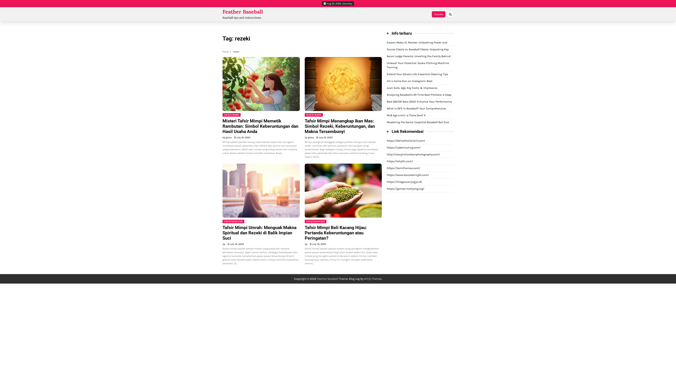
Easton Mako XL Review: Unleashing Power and (417, 42)
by (224, 244)
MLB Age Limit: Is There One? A (406, 115)
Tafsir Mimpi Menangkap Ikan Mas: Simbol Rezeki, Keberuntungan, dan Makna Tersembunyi (340, 126)
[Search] (450, 14)
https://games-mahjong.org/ (405, 188)
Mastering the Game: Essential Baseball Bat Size (418, 122)
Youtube (438, 14)
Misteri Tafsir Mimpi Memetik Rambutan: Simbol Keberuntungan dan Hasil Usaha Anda (260, 126)
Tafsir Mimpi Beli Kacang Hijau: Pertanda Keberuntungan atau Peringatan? (336, 233)
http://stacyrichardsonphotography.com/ (413, 154)
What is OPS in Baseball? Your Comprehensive (416, 108)
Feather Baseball (243, 11)
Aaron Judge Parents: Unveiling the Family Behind (418, 56)
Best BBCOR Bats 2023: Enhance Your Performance (419, 101)
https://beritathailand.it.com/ (406, 140)
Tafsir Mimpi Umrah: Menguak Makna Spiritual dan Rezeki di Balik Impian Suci (259, 233)
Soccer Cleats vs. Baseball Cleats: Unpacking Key (418, 49)
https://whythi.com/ (400, 161)
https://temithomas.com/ (403, 168)
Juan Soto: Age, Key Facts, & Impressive (412, 88)
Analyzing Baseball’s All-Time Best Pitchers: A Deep (419, 94)
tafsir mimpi (231, 114)
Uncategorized (233, 221)
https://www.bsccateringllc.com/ (408, 175)
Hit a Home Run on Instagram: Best (409, 81)
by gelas (227, 137)
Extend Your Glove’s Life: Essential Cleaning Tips (417, 74)
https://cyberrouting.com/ (404, 147)
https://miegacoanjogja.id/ (404, 181)
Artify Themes (372, 278)
